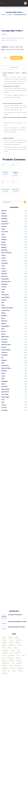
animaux (4, 642)
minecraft (4, 321)
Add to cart (16, 58)
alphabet (4, 218)
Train (2, 399)
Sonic (3, 378)
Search (25, 202)
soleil (13, 663)
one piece (4, 339)
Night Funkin (19, 47)
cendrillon (4, 263)
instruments (5, 294)
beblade (3, 247)
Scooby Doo (5, 365)
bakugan (4, 239)
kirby (3, 305)
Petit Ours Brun (6, 344)
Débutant (9, 14)
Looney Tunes (5, 310)
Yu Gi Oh (3, 407)
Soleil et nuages (15, 189)
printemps (4, 355)
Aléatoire (4, 216)
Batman (3, 245)
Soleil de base (5, 172)
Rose (2, 363)
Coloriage (8, 49)
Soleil (3, 376)
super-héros (5, 392)
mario (3, 318)
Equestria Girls (5, 281)
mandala (4, 315)
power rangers (6, 350)
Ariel (2, 234)
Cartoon (3, 260)
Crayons (3, 271)
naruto (3, 331)
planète (3, 347)
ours (3, 658)
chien (3, 266)
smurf (3, 373)
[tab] (14, 67)
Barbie (3, 242)
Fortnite (4, 287)
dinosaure (4, 276)
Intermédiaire (5, 297)
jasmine (3, 300)
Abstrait (4, 210)
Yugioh (14, 670)
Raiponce (4, 360)
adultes (3, 213)
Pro (2, 357)
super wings (5, 389)
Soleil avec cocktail (5, 189)
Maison (3, 14)
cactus (3, 255)
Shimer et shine (6, 368)
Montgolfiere (5, 326)
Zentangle (4, 410)
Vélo (2, 402)
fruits (3, 289)
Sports (3, 384)
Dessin (14, 49)
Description (14, 67)
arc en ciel (4, 231)
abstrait (4, 637)
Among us (11, 640)
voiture (3, 670)
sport (11, 665)
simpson (4, 371)
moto (3, 329)
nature (23, 655)
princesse (4, 352)
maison (3, 313)
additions (11, 637)
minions (3, 323)
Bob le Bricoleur (6, 252)
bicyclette (4, 250)
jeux (2, 302)
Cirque (3, 268)
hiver (3, 292)
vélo (9, 670)
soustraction (19, 663)
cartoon (19, 645)
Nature (3, 334)
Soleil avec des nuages (15, 173)
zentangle (20, 670)
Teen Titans (4, 394)
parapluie (4, 342)
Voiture (3, 405)
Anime (3, 229)
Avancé (3, 237)
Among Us (4, 221)
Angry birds (5, 224)
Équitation (4, 284)
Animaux (4, 226)
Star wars (4, 386)
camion (3, 258)
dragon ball (5, 279)
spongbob (4, 381)
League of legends (7, 308)
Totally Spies (5, 397)
